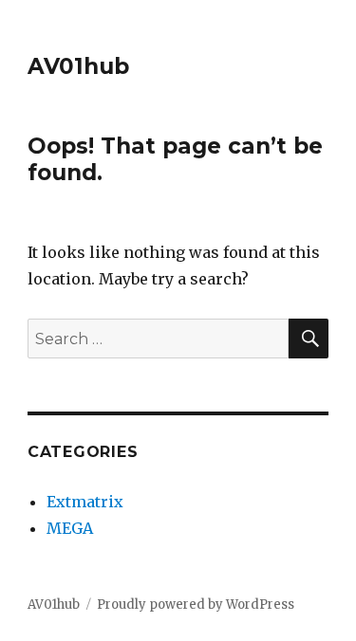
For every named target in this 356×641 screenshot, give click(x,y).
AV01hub (78, 66)
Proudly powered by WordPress (195, 604)
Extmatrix (85, 501)
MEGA (70, 528)
